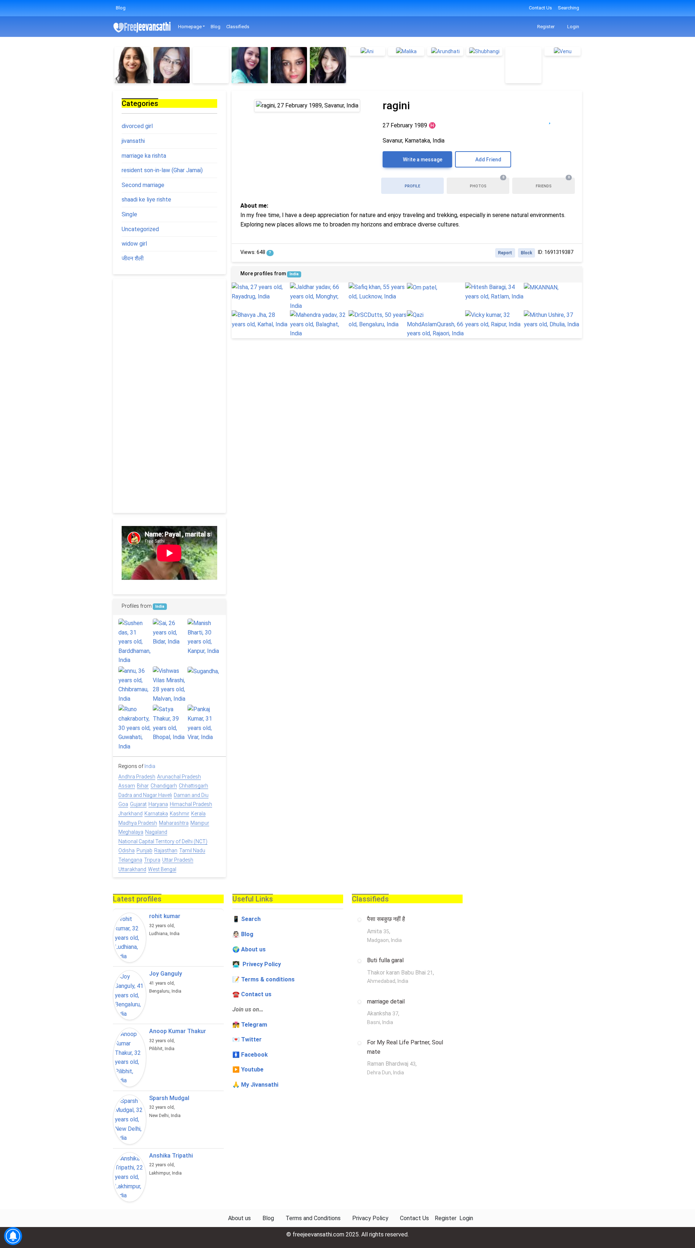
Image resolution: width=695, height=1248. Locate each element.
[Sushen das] (134, 642)
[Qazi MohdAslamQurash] (436, 324)
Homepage (190, 26)
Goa (123, 804)
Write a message (422, 159)
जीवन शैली (133, 258)
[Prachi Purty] (171, 65)
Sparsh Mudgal (169, 1098)
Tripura (152, 860)
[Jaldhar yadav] (319, 296)
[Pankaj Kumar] (204, 723)
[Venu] (562, 51)
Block (526, 252)
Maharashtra (174, 823)
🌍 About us (249, 949)
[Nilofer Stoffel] (328, 65)
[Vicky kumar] (494, 319)
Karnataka (156, 813)
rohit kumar (164, 916)
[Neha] (250, 65)
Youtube (252, 1069)
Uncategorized (140, 229)
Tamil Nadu (192, 850)
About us (239, 1218)
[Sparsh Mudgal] (129, 1120)
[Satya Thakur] (169, 723)
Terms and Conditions (313, 1218)
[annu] (134, 684)
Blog (121, 7)
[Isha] (260, 292)
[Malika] (406, 51)
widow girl (134, 243)
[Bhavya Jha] (260, 319)
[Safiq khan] (377, 292)
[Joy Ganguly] (129, 995)
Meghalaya (130, 832)
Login (572, 26)
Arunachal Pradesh (179, 777)
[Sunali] (289, 65)
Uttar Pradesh (177, 860)
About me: (254, 205)
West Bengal (162, 869)
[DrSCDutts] (377, 319)
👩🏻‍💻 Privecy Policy (256, 964)
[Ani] (367, 51)
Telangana (130, 860)
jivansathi (133, 140)
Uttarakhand (132, 869)
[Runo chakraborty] (134, 728)
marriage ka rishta (144, 155)
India (294, 274)
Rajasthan (165, 850)
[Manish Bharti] (204, 637)
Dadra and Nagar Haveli (145, 795)
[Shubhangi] (484, 51)
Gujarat (138, 804)
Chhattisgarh (193, 786)
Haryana (158, 804)
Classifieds (237, 26)
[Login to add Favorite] (550, 119)
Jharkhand (130, 813)
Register (545, 26)
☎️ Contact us (251, 994)
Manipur (199, 823)
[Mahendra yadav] (319, 324)
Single (129, 214)
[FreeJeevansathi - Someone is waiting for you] (142, 27)
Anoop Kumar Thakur (177, 1031)
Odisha (126, 850)
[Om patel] (436, 287)
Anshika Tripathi (171, 1155)
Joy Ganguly (165, 973)
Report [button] (505, 252)
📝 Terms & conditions (263, 979)
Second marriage (143, 185)
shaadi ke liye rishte (146, 199)
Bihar (143, 786)
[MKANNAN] (552, 287)
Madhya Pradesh (137, 823)
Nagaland (156, 832)
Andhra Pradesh (136, 777)
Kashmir (179, 813)
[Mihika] (211, 65)
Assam (126, 786)
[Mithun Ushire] (552, 319)
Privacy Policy (370, 1218)
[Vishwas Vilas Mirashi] (169, 684)
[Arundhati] (445, 51)
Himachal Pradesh (191, 804)
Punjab (144, 850)
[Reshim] (132, 65)
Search (251, 919)
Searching (568, 7)
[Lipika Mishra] (523, 65)
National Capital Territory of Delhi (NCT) (162, 841)
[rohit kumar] (129, 938)
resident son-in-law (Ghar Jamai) (162, 170)
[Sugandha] (204, 671)
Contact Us (540, 7)
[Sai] (169, 632)
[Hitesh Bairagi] (494, 292)
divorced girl (137, 126)
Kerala (198, 813)
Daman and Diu (191, 795)
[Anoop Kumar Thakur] (129, 1057)
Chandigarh (164, 786)
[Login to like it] (564, 119)
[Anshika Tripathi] (129, 1177)
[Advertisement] (169, 395)
